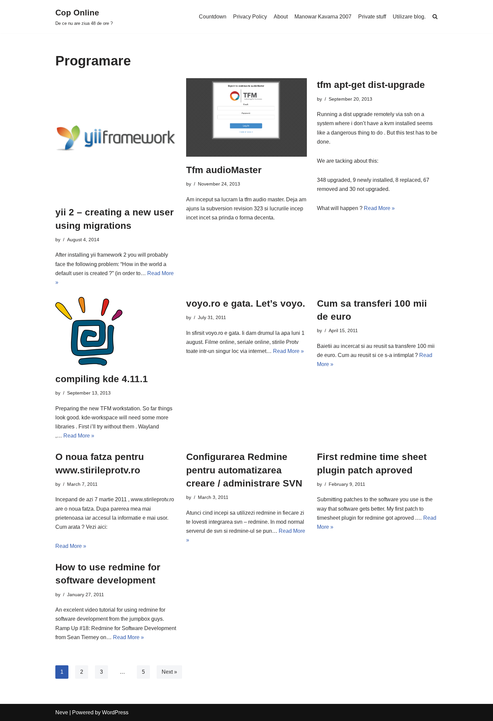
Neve (61, 712)
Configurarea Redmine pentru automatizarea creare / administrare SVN (244, 470)
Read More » (379, 208)
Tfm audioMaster (224, 170)
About (281, 16)
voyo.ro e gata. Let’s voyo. (245, 303)
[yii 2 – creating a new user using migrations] (115, 138)
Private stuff (372, 16)
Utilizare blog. (409, 16)
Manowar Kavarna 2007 (322, 16)
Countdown (212, 16)
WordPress (115, 712)
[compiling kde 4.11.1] (115, 331)
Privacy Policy (250, 16)
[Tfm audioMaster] (246, 117)
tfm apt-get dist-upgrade (371, 85)
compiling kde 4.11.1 (101, 379)
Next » (169, 672)
